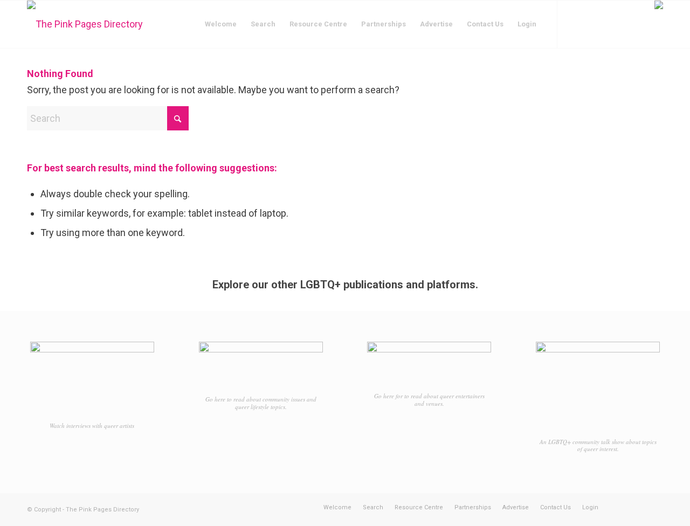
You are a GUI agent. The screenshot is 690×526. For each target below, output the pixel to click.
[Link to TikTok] (606, 24)
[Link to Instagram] (590, 24)
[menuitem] (221, 24)
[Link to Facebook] (574, 24)
